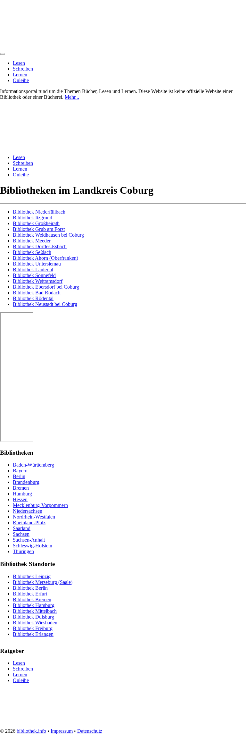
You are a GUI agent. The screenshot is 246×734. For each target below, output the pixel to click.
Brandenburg (26, 482)
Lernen (20, 74)
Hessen (20, 499)
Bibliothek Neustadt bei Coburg (45, 304)
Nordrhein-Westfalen (34, 516)
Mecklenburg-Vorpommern (40, 505)
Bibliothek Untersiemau (37, 263)
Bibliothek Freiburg (33, 628)
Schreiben (23, 69)
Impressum (62, 731)
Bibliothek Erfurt (30, 593)
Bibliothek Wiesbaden (35, 622)
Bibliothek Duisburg (33, 617)
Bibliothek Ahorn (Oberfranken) (45, 258)
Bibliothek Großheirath (36, 223)
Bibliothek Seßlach (32, 252)
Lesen (19, 63)
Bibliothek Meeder (32, 240)
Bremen (21, 488)
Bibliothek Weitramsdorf (37, 281)
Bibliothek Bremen (32, 599)
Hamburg (22, 493)
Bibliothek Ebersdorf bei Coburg (46, 287)
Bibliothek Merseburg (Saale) (42, 582)
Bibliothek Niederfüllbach (39, 212)
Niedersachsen (27, 511)
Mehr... (72, 97)
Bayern (20, 470)
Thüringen (23, 551)
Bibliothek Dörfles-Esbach (40, 246)
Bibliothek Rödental (33, 298)
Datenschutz (89, 731)
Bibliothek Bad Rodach (37, 292)
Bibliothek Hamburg (33, 605)
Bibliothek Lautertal (33, 269)
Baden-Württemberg (33, 465)
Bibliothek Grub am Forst (39, 229)
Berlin (19, 476)
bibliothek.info (31, 731)
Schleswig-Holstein (32, 545)
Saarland (21, 528)
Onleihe (21, 80)
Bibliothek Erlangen (33, 634)
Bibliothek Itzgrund (32, 217)
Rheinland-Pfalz (29, 522)
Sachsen (21, 534)
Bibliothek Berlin (30, 588)
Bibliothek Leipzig (32, 576)
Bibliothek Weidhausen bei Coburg (48, 235)
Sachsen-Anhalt (29, 540)
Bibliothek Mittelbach (35, 611)
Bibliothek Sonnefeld (34, 275)
